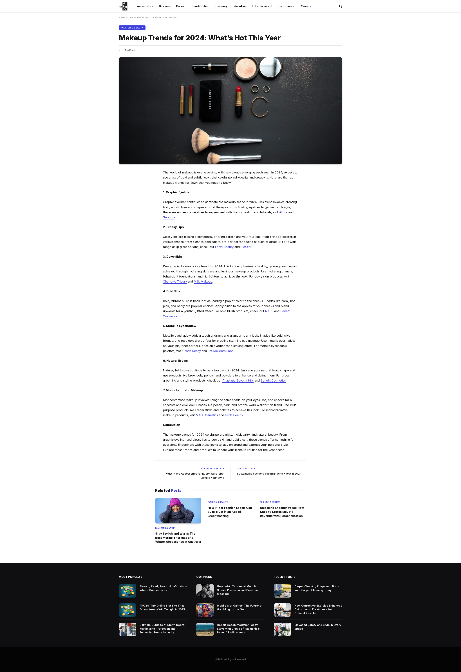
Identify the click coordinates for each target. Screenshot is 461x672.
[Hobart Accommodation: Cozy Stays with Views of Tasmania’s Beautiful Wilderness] (205, 629)
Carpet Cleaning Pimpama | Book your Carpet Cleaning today (316, 588)
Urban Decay (191, 351)
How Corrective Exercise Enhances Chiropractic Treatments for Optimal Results (318, 609)
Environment (287, 6)
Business (165, 6)
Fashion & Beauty (132, 27)
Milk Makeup (203, 281)
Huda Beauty (234, 415)
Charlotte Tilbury (175, 281)
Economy (221, 6)
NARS (269, 311)
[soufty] (123, 6)
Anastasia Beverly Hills (238, 380)
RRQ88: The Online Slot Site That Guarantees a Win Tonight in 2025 (162, 607)
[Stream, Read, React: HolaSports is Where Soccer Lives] (127, 591)
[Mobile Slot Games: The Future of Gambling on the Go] (205, 610)
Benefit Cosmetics (273, 380)
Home (122, 17)
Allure (283, 212)
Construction (200, 6)
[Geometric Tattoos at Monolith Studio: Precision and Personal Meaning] (205, 591)
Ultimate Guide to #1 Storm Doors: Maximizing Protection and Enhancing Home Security (162, 628)
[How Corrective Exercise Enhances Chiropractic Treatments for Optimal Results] (282, 610)
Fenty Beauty (224, 247)
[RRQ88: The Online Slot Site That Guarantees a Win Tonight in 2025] (127, 610)
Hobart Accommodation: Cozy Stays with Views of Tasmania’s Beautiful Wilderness (238, 628)
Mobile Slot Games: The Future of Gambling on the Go (239, 607)
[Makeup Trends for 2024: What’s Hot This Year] (230, 110)
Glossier (245, 247)
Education (240, 6)
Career (181, 6)
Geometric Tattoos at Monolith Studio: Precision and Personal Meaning (237, 590)
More (304, 6)
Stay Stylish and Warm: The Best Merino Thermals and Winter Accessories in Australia (178, 537)
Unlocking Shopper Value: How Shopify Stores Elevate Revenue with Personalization (282, 512)
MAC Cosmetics (207, 415)
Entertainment (262, 6)
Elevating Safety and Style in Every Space (317, 626)
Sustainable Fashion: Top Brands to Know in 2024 (269, 473)
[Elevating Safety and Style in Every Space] (282, 629)
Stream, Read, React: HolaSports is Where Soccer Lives (163, 588)
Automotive (145, 6)
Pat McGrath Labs (220, 351)
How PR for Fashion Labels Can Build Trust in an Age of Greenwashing (230, 512)
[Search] (340, 6)
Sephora (169, 217)
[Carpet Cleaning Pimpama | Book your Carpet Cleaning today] (282, 591)
